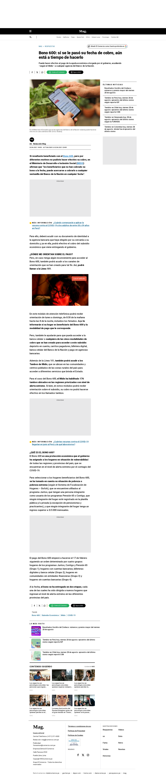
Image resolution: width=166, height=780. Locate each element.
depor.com (77, 773)
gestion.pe (66, 773)
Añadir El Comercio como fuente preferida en (107, 46)
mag (124, 773)
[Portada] (38, 731)
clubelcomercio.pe (53, 773)
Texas (73, 37)
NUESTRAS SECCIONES (110, 726)
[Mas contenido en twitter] (83, 754)
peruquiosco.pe (114, 773)
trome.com (87, 773)
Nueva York (80, 37)
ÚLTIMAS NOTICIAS (113, 85)
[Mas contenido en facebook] (78, 754)
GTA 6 (88, 37)
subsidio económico (50, 615)
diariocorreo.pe (100, 773)
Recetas (121, 749)
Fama (105, 743)
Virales (105, 749)
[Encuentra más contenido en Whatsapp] (42, 72)
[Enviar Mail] (31, 144)
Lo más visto (37, 624)
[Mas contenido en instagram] (87, 754)
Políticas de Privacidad (76, 731)
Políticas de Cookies (75, 735)
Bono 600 (36, 615)
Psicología (105, 37)
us (104, 736)
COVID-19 (71, 615)
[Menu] (31, 31)
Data (120, 736)
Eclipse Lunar (96, 37)
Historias (107, 756)
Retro (120, 743)
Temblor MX (114, 37)
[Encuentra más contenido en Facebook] (32, 72)
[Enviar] (31, 37)
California (66, 37)
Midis (63, 615)
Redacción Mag (39, 144)
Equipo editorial (38, 733)
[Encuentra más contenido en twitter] (37, 72)
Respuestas (108, 730)
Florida (59, 37)
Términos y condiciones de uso (79, 726)
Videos (121, 730)
